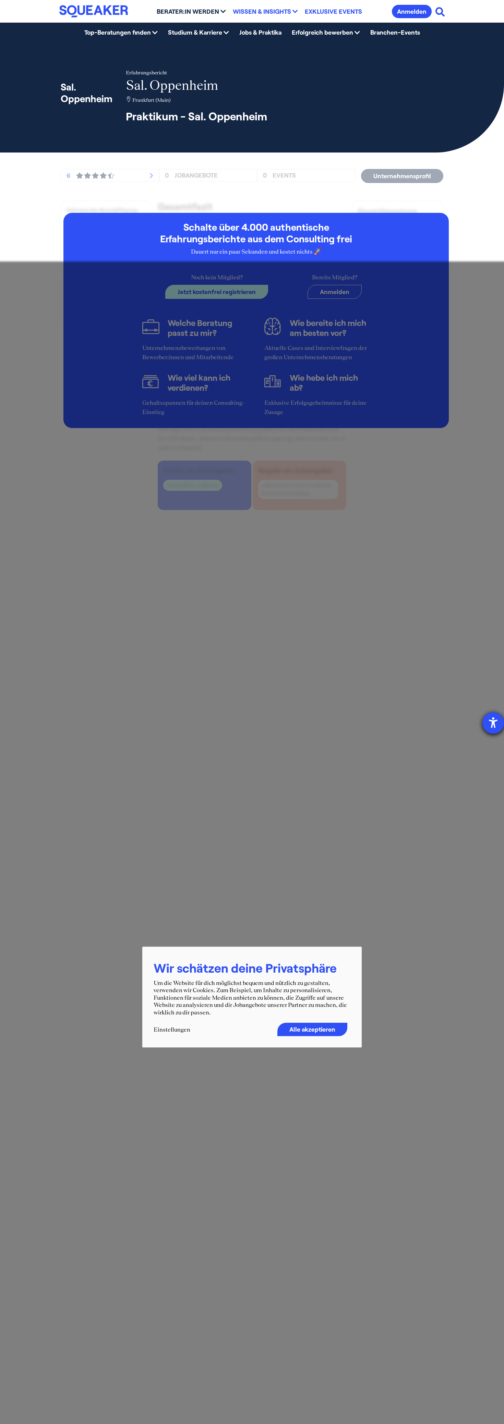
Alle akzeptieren (312, 1029)
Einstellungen (172, 1029)
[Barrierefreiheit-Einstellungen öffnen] (493, 723)
